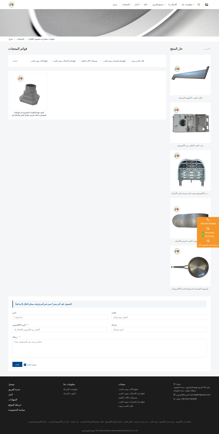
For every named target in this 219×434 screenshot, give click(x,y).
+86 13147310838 (189, 398)
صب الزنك (75, 421)
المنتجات (20, 39)
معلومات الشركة (70, 389)
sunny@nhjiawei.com (200, 394)
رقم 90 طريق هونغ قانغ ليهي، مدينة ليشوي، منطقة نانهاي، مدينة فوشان (191, 389)
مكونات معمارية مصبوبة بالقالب (41, 39)
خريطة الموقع (14, 404)
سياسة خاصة (31, 364)
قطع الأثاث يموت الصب (128, 389)
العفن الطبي (127, 421)
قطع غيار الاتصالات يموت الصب (131, 393)
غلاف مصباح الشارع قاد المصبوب (92, 421)
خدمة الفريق (14, 389)
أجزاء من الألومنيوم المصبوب (58, 421)
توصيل (11, 384)
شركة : (114, 325)
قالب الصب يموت (125, 406)
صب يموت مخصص (141, 421)
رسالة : (16, 337)
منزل (10, 39)
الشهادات (12, 399)
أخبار (10, 394)
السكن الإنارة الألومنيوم (113, 421)
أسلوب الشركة (69, 393)
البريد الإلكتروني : (20, 325)
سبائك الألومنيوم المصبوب (37, 421)
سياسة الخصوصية (16, 409)
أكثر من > (207, 48)
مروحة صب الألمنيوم (167, 421)
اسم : (14, 313)
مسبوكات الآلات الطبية (127, 397)
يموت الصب (153, 421)
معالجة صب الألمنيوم (183, 421)
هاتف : (114, 313)
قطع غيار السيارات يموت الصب (131, 401)
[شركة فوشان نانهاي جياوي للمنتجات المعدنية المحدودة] (11, 5)
